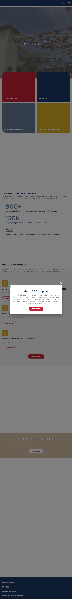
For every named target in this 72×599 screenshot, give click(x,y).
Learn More (36, 309)
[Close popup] (61, 283)
